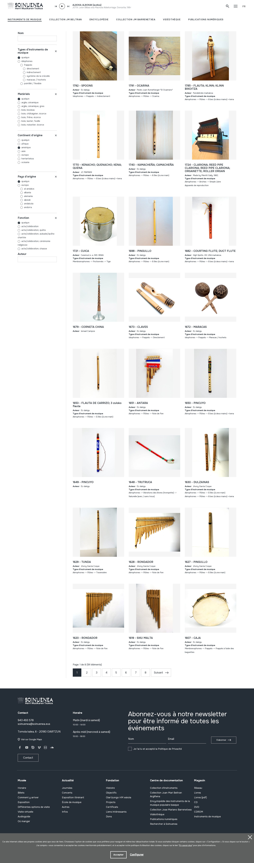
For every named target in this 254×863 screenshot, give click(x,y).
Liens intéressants (116, 811)
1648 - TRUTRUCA (140, 482)
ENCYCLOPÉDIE (99, 19)
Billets (21, 792)
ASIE (23, 151)
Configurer (137, 854)
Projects (110, 802)
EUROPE (25, 155)
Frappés (28, 65)
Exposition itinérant (73, 797)
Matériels (24, 94)
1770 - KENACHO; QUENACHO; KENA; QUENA (97, 166)
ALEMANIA (28, 196)
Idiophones (26, 61)
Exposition (24, 802)
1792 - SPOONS (83, 85)
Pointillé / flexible (32, 83)
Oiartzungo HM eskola (118, 797)
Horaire (22, 788)
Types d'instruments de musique (33, 51)
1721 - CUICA (81, 251)
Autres (65, 807)
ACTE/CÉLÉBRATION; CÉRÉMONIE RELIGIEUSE (34, 243)
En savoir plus (185, 845)
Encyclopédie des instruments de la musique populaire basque (170, 803)
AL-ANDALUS (29, 188)
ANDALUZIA (28, 203)
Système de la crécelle (38, 76)
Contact (28, 757)
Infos (65, 811)
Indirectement (34, 72)
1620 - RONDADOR (85, 638)
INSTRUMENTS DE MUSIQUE (25, 19)
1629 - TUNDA (82, 562)
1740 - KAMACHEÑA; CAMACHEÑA (151, 164)
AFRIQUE (25, 143)
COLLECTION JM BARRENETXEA (135, 19)
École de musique (71, 802)
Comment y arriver (28, 797)
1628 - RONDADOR (141, 562)
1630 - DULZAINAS (197, 482)
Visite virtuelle (25, 811)
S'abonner (221, 740)
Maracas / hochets (36, 79)
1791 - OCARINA (139, 85)
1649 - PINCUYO (83, 482)
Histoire (110, 788)
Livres (197, 792)
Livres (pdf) (200, 797)
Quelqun (25, 57)
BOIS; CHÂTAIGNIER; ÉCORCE (33, 113)
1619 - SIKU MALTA (141, 638)
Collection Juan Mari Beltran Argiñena (166, 794)
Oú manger (24, 821)
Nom (21, 33)
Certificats (112, 807)
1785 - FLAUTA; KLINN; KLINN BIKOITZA (204, 87)
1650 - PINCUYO (195, 403)
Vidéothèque (157, 814)
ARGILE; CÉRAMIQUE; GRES (32, 106)
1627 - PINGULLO (196, 562)
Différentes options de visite (34, 807)
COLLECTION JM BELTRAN (65, 19)
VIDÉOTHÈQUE (172, 19)
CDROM (198, 811)
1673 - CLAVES (138, 327)
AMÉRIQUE (26, 147)
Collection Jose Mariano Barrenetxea (171, 809)
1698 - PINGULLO (140, 251)
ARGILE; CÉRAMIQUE (29, 102)
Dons (109, 816)
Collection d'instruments (163, 788)
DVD (196, 807)
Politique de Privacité (170, 748)
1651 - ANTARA (138, 403)
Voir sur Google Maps (31, 739)
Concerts (67, 792)
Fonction (23, 218)
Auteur (22, 254)
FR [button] (243, 6)
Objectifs (111, 792)
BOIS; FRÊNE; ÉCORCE (31, 117)
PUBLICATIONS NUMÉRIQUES (206, 19)
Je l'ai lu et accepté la (157, 748)
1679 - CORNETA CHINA (88, 327)
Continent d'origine (30, 135)
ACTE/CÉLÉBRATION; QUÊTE (33, 230)
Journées (67, 788)
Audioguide (24, 816)
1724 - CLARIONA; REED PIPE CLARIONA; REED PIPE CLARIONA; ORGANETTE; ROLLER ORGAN (207, 168)
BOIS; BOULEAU (28, 110)
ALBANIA (27, 192)
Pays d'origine (27, 176)
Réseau (198, 788)
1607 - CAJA (193, 638)
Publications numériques (163, 819)
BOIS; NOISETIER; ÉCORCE (32, 124)
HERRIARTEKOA (27, 158)
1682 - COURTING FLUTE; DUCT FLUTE (210, 251)
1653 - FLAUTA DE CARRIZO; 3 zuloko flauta (97, 404)
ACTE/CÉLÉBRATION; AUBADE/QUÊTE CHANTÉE (36, 235)
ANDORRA (28, 207)
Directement (33, 68)
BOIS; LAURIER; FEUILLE (30, 121)
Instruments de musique (207, 816)
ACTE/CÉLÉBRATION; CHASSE (34, 248)
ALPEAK (27, 200)
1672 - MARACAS (196, 327)
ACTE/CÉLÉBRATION (29, 226)
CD (196, 802)
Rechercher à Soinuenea (163, 824)
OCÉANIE (25, 162)
